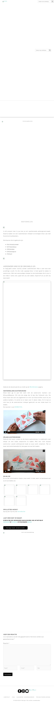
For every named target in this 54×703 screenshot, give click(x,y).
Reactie (6, 643)
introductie (21, 511)
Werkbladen (34, 387)
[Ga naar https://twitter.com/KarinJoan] (34, 689)
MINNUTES (18, 407)
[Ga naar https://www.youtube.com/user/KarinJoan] (27, 691)
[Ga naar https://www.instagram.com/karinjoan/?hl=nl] (23, 691)
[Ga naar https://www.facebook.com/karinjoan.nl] (19, 691)
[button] (15, 528)
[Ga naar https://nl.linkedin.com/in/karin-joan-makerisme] (31, 689)
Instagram (6, 522)
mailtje (29, 522)
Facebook (14, 522)
